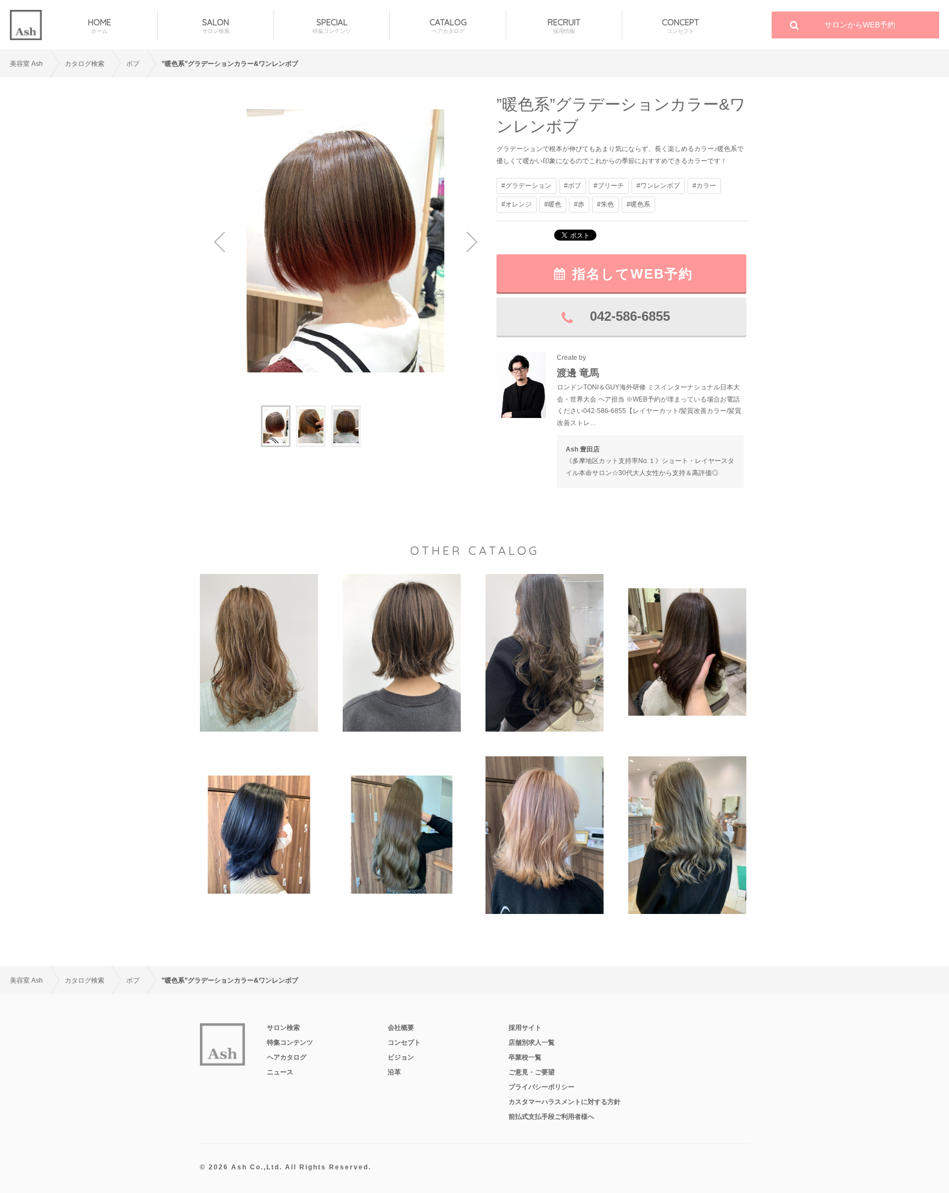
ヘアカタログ (286, 1057)
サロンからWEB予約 (859, 24)
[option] (345, 241)
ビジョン (401, 1057)
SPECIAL (331, 26)
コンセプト (404, 1042)
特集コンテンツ (290, 1042)
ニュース (280, 1072)
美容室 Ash (26, 64)
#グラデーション (526, 185)
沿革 (394, 1072)
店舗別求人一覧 (532, 1042)
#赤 (579, 204)
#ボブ (572, 185)
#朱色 (605, 204)
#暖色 (552, 204)
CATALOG (448, 26)
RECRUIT (564, 26)
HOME (99, 26)
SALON (216, 26)
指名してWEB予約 (632, 273)
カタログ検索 (84, 64)
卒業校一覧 (525, 1057)
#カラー (704, 185)
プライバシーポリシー (541, 1087)
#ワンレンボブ (658, 185)
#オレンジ (516, 204)
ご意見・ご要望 (532, 1072)
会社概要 (401, 1028)
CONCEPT (680, 26)
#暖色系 (638, 204)
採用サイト (525, 1028)
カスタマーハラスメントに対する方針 (565, 1102)
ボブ (132, 64)
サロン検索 (283, 1028)
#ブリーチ (609, 185)
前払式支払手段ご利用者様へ (551, 1116)
